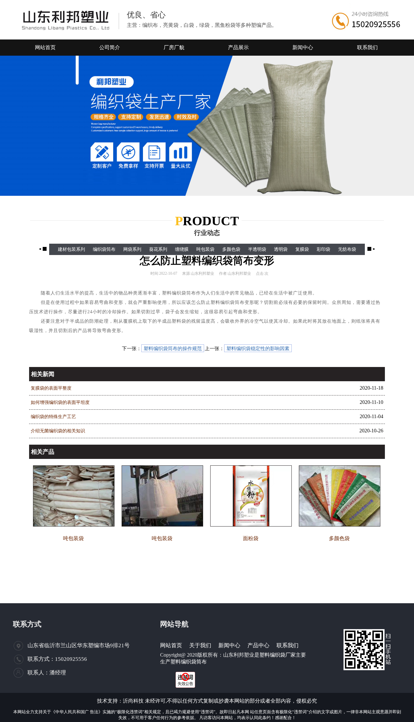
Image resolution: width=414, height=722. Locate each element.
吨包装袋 (205, 249)
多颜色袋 (231, 249)
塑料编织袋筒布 (188, 661)
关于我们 (200, 645)
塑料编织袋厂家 (277, 655)
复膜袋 (302, 249)
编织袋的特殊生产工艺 (53, 416)
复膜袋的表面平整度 (51, 388)
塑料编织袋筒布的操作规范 (173, 348)
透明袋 (281, 249)
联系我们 (288, 645)
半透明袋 (257, 249)
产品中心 (258, 645)
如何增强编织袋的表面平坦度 (60, 402)
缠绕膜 (182, 249)
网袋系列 (132, 249)
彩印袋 (323, 249)
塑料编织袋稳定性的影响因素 (257, 348)
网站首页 (171, 645)
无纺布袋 (347, 249)
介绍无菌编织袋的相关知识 (58, 430)
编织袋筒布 (104, 249)
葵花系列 (158, 249)
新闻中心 (229, 645)
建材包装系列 (71, 249)
